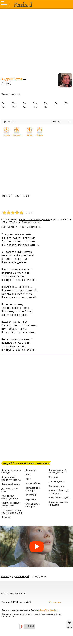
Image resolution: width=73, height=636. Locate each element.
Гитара (7, 135)
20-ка (29, 135)
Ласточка (6, 517)
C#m (14, 103)
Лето (27, 474)
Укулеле (16, 135)
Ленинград (30, 470)
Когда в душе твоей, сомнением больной (11, 511)
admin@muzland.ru (47, 610)
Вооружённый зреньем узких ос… (11, 478)
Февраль (53, 477)
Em (45, 103)
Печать (39, 135)
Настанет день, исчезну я (33, 489)
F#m (67, 103)
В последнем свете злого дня (11, 471)
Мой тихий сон (32, 483)
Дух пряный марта (10, 484)
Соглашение (55, 602)
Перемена (30, 499)
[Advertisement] (36, 42)
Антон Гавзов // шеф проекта (34, 219)
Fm (56, 103)
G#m (14, 107)
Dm (24, 103)
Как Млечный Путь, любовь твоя (11, 504)
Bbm (35, 107)
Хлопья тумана (56, 481)
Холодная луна (56, 486)
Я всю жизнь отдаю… (60, 497)
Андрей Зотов (11, 79)
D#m (35, 103)
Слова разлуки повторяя (32, 505)
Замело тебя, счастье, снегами (9, 497)
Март (28, 479)
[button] (36, 546)
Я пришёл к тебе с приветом (58, 503)
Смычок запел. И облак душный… (57, 471)
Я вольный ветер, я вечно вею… (59, 491)
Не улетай (30, 495)
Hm (45, 107)
